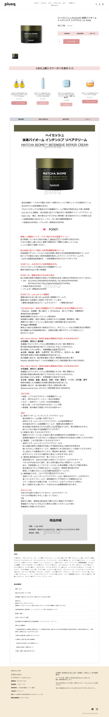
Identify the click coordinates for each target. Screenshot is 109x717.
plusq (87, 713)
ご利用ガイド (87, 673)
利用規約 (79, 673)
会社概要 (58, 673)
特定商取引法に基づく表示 (69, 673)
